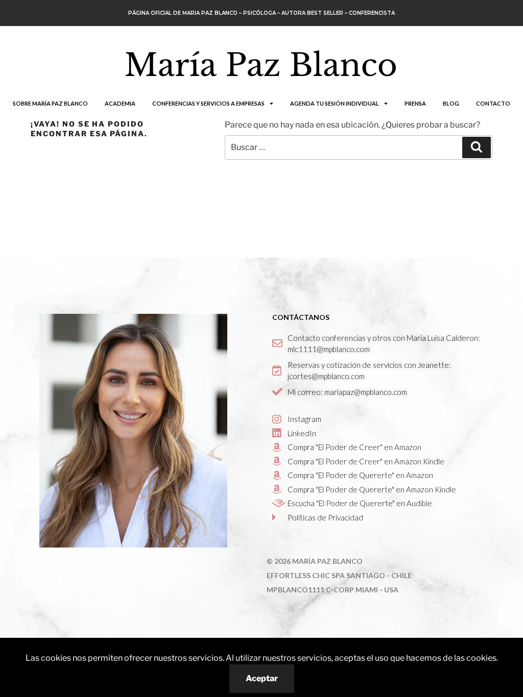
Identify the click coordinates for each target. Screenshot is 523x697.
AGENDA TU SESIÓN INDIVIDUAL (334, 103)
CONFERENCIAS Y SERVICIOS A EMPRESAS (208, 103)
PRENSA (415, 103)
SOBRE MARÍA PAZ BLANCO (50, 103)
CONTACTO (493, 103)
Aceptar (262, 678)
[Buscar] (476, 147)
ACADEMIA (120, 103)
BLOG (451, 103)
